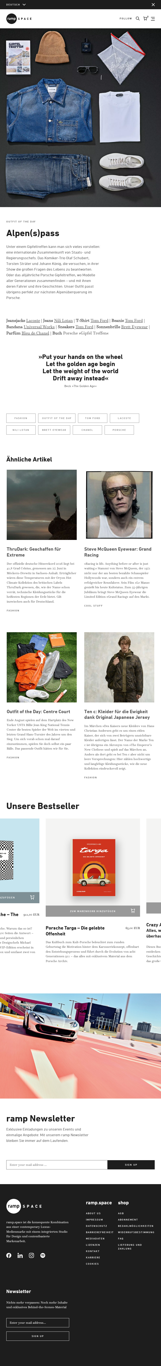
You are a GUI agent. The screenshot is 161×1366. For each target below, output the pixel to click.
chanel (87, 429)
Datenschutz (96, 1225)
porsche (119, 429)
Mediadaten (95, 1238)
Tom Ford (99, 320)
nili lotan (21, 429)
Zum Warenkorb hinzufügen (78, 911)
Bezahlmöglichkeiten (136, 1225)
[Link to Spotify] (46, 1255)
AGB (121, 1213)
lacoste (124, 418)
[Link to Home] (18, 18)
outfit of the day (56, 418)
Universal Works (39, 326)
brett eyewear (54, 429)
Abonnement (128, 1219)
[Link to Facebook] (12, 1255)
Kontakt (93, 1251)
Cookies (92, 1263)
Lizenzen (93, 1244)
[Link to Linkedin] (23, 1255)
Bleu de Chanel (35, 333)
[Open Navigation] (153, 19)
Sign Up (38, 1336)
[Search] (136, 19)
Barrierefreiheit (100, 1232)
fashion (20, 418)
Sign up (131, 1164)
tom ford (92, 418)
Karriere (93, 1257)
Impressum (94, 1219)
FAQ (121, 1238)
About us (93, 1213)
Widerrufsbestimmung (136, 1232)
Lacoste (33, 320)
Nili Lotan (63, 320)
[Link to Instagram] (34, 1255)
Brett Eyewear (134, 326)
